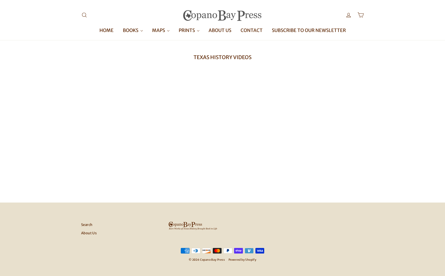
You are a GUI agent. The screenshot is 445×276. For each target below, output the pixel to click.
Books (131, 30)
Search (86, 224)
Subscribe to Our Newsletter (309, 30)
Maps (159, 30)
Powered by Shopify (242, 259)
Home (106, 30)
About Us (220, 30)
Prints (187, 30)
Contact (252, 30)
